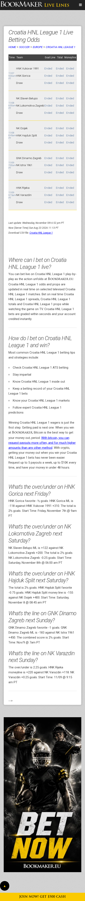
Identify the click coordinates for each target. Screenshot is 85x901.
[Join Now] (42, 794)
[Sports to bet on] (80, 5)
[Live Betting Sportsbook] (35, 5)
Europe (37, 47)
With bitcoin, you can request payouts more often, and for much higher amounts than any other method (42, 443)
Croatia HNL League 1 (60, 47)
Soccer (24, 47)
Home (12, 47)
